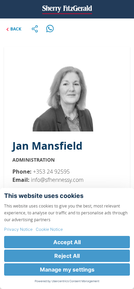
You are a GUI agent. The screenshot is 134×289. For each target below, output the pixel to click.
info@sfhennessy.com (57, 180)
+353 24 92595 (51, 171)
